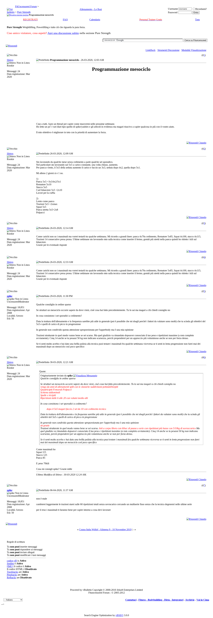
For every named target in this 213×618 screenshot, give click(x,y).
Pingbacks (12, 574)
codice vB (12, 560)
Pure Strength (24, 12)
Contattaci (130, 600)
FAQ (65, 19)
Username (173, 8)
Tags (197, 19)
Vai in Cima (202, 600)
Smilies (10, 563)
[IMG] (10, 566)
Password (172, 12)
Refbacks (11, 577)
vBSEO (119, 615)
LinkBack (150, 50)
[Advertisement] (64, 97)
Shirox (10, 60)
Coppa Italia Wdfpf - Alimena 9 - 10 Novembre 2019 (105, 529)
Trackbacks (12, 572)
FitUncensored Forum (26, 6)
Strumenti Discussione (168, 50)
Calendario (94, 19)
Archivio (189, 600)
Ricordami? (201, 9)
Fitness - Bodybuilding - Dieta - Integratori (160, 600)
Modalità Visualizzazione (194, 50)
